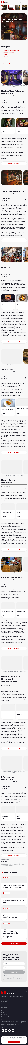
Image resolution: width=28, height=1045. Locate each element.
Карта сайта (4, 1006)
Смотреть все (14, 946)
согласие (9, 978)
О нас (2, 1015)
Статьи (3, 1012)
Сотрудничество (6, 1017)
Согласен (14, 1041)
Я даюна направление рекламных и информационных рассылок (13, 978)
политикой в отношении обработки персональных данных (12, 981)
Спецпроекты (5, 1019)
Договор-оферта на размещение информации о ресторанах (12, 1004)
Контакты (4, 1013)
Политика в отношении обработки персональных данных (12, 1000)
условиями (23, 1037)
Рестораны (4, 1010)
